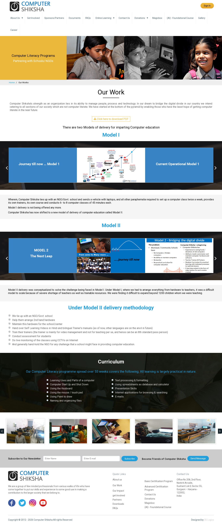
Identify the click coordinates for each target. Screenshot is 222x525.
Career (13, 30)
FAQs (88, 18)
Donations (140, 18)
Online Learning (103, 18)
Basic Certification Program (159, 481)
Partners (117, 499)
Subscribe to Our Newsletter (24, 458)
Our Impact (118, 490)
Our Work (117, 485)
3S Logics (209, 520)
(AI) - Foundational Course (180, 18)
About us (15, 18)
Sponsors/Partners (54, 18)
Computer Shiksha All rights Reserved (53, 520)
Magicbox (157, 18)
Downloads (118, 504)
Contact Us (124, 18)
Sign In (207, 5)
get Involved (33, 18)
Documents (75, 18)
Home (12, 82)
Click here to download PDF (112, 119)
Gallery (201, 18)
